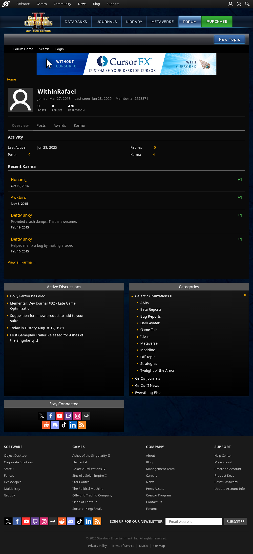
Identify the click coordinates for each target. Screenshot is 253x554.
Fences (9, 475)
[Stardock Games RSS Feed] (81, 424)
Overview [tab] (20, 125)
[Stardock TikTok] (64, 424)
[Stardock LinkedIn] (72, 424)
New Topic (229, 39)
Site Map (159, 546)
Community (62, 3)
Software (23, 3)
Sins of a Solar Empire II (89, 475)
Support (113, 3)
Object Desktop (15, 455)
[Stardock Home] (6, 4)
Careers (151, 475)
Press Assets (155, 488)
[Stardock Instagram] (77, 415)
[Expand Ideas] (138, 337)
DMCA (143, 546)
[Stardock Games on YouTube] (59, 415)
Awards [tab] (60, 125)
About (150, 455)
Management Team (160, 469)
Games (42, 3)
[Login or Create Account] (230, 4)
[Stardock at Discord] (55, 424)
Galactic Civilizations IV (88, 469)
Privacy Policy (97, 546)
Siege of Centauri (84, 502)
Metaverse (162, 22)
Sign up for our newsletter (136, 521)
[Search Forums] (247, 4)
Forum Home (23, 49)
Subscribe (236, 521)
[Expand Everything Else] (132, 392)
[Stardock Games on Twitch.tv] (68, 415)
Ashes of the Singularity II (91, 455)
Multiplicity (12, 488)
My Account (223, 462)
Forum (190, 22)
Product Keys (224, 475)
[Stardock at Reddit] (46, 424)
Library (134, 22)
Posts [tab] (41, 125)
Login (59, 49)
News (82, 3)
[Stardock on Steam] (86, 415)
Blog (96, 3)
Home (11, 79)
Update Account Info (229, 488)
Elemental (79, 462)
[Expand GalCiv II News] (132, 385)
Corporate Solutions (19, 462)
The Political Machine (87, 488)
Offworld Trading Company (92, 495)
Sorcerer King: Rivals (87, 508)
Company (155, 446)
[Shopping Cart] (239, 4)
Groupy (9, 495)
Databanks (76, 22)
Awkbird (18, 197)
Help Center (223, 455)
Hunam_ (18, 179)
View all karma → (22, 262)
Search (44, 49)
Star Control (81, 482)
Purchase (217, 21)
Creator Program (158, 495)
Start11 (9, 469)
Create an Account (227, 469)
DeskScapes (12, 482)
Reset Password (226, 482)
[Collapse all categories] (245, 294)
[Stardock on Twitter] (41, 415)
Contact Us (154, 502)
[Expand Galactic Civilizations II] (132, 296)
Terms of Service (122, 546)
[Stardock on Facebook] (50, 415)
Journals (106, 22)
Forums (151, 508)
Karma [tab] (79, 125)
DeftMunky (21, 215)
